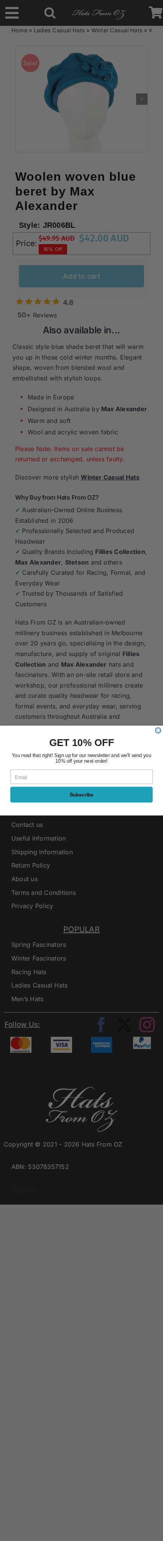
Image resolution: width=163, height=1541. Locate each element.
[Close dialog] (158, 730)
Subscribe (81, 794)
